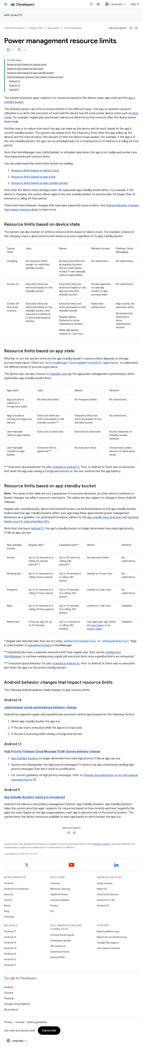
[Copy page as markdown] (19, 50)
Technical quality (73, 28)
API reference (58, 946)
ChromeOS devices (107, 894)
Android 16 (10, 937)
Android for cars (106, 900)
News (7, 905)
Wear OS (102, 888)
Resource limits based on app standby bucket (39, 183)
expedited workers (39, 645)
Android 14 (10, 948)
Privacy (54, 905)
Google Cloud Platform (17, 1004)
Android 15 (10, 942)
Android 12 (10, 959)
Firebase (9, 998)
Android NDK (57, 957)
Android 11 (10, 964)
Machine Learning (60, 888)
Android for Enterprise (16, 888)
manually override (61, 374)
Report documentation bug (112, 937)
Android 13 (37, 528)
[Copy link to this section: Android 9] (23, 790)
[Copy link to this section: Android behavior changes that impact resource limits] (116, 683)
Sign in (134, 4)
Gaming (55, 883)
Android (8, 883)
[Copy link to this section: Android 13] (24, 744)
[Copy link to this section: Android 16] (24, 700)
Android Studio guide (62, 934)
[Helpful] (131, 28)
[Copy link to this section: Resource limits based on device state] (83, 225)
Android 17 (10, 931)
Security (8, 894)
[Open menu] (5, 4)
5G (52, 911)
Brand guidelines (37, 1022)
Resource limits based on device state (35, 170)
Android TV (103, 905)
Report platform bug (108, 931)
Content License (101, 843)
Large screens (104, 883)
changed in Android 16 (66, 467)
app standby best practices (104, 517)
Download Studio (59, 951)
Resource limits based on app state (33, 177)
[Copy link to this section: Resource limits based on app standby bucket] (99, 486)
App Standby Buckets (24, 758)
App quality (13, 15)
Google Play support (108, 942)
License (20, 1022)
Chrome (8, 992)
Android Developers (14, 28)
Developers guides (60, 940)
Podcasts (9, 916)
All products (11, 1009)
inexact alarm (94, 628)
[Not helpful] (136, 28)
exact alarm (97, 625)
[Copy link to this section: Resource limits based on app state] (77, 351)
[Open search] (91, 4)
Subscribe (49, 1030)
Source (8, 900)
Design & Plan (36, 28)
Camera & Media (59, 900)
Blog (6, 911)
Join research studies (108, 948)
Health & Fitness (59, 894)
